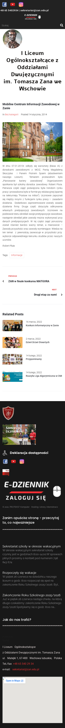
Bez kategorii (11, 114)
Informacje (16, 255)
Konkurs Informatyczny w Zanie (42, 325)
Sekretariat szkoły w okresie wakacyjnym (31, 546)
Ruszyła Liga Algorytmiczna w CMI (44, 376)
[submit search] (61, 25)
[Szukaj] (31, 25)
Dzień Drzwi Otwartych (38, 342)
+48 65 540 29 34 (23, 663)
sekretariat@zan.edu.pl (34, 10)
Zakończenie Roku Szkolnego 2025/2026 (31, 595)
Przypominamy (34, 359)
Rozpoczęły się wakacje (19, 572)
